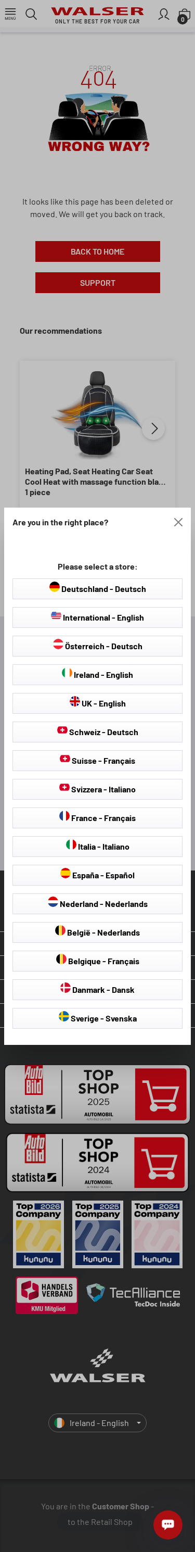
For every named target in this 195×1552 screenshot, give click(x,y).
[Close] (178, 522)
